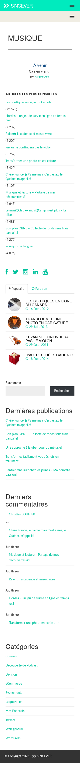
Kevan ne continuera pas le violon (29, 147)
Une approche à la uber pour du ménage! (34, 447)
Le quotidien (14, 702)
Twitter (10, 720)
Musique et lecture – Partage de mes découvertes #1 (31, 195)
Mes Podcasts (15, 711)
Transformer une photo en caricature (31, 161)
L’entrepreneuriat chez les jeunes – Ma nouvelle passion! (38, 472)
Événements (14, 692)
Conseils (11, 656)
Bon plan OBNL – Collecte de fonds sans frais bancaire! (37, 231)
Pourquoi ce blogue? (19, 246)
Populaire (17, 288)
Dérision (11, 674)
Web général (14, 729)
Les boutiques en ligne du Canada (28, 102)
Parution (40, 288)
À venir (40, 65)
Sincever (21, 5)
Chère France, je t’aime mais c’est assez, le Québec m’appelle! (34, 177)
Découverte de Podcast (22, 665)
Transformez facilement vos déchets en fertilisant (32, 459)
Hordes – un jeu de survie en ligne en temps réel (36, 118)
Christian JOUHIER (22, 514)
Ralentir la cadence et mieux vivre (29, 134)
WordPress (13, 738)
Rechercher (13, 382)
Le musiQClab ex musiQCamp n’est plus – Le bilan (36, 213)
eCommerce (14, 683)
